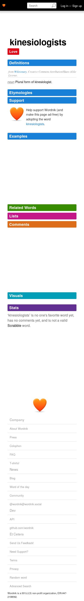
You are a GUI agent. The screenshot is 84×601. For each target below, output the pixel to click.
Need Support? (19, 551)
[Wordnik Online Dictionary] (4, 5)
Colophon (15, 446)
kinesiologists (35, 123)
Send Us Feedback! (22, 543)
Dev (13, 510)
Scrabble (14, 325)
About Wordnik (19, 428)
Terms (13, 560)
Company (17, 419)
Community (17, 495)
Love (13, 51)
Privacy (14, 569)
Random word (18, 577)
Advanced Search (20, 586)
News (14, 469)
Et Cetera (17, 534)
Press (13, 437)
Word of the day (19, 487)
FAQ (12, 454)
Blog (12, 478)
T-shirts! (14, 463)
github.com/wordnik (21, 528)
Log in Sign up (71, 6)
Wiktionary (20, 71)
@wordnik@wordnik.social (26, 504)
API (12, 519)
